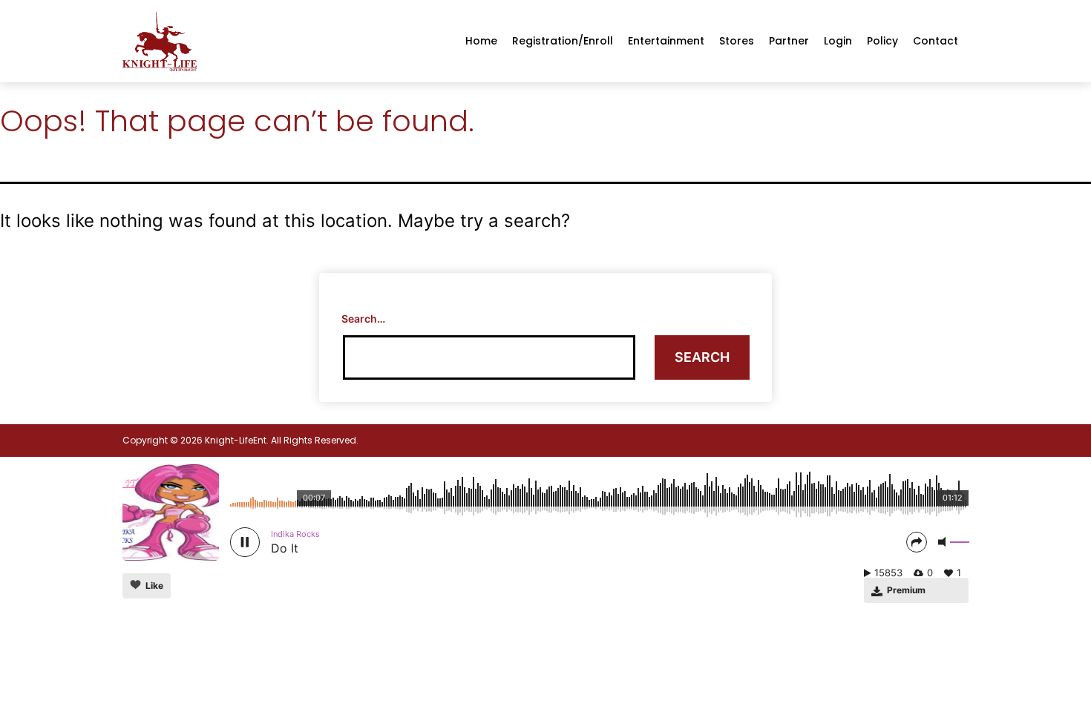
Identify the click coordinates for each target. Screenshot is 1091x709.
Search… (363, 318)
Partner (789, 40)
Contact (935, 40)
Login (838, 40)
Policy (882, 40)
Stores (736, 40)
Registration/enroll (562, 40)
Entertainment (666, 40)
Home (481, 40)
